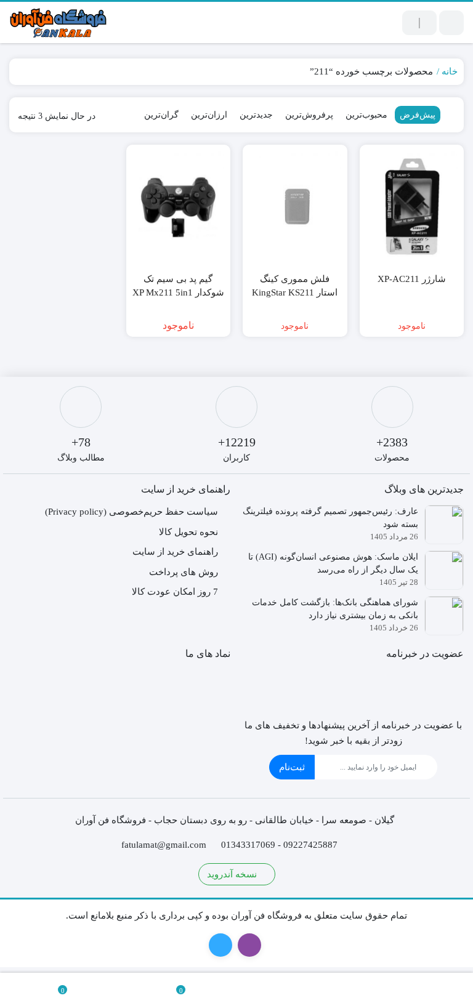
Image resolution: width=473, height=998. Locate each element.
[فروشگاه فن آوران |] (58, 22)
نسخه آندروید (233, 874)
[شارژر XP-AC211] (412, 207)
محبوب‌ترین (366, 114)
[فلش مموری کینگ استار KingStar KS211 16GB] (295, 207)
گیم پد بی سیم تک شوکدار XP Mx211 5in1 (178, 286)
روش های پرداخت (183, 572)
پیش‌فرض (417, 114)
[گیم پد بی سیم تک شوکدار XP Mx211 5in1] (178, 207)
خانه (450, 71)
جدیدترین (256, 114)
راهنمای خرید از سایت (175, 552)
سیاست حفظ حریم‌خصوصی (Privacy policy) (131, 512)
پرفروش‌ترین (309, 114)
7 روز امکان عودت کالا (175, 592)
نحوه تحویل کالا (188, 532)
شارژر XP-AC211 (412, 279)
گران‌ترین (161, 114)
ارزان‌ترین (209, 114)
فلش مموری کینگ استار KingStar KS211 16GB (295, 293)
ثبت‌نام (292, 767)
